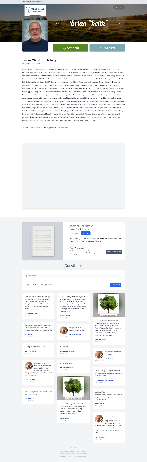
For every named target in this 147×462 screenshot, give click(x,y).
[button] (73, 388)
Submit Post (116, 285)
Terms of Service (79, 453)
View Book (74, 233)
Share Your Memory (114, 252)
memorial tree (35, 127)
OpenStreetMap (75, 456)
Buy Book (86, 233)
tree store (64, 127)
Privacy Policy (68, 453)
